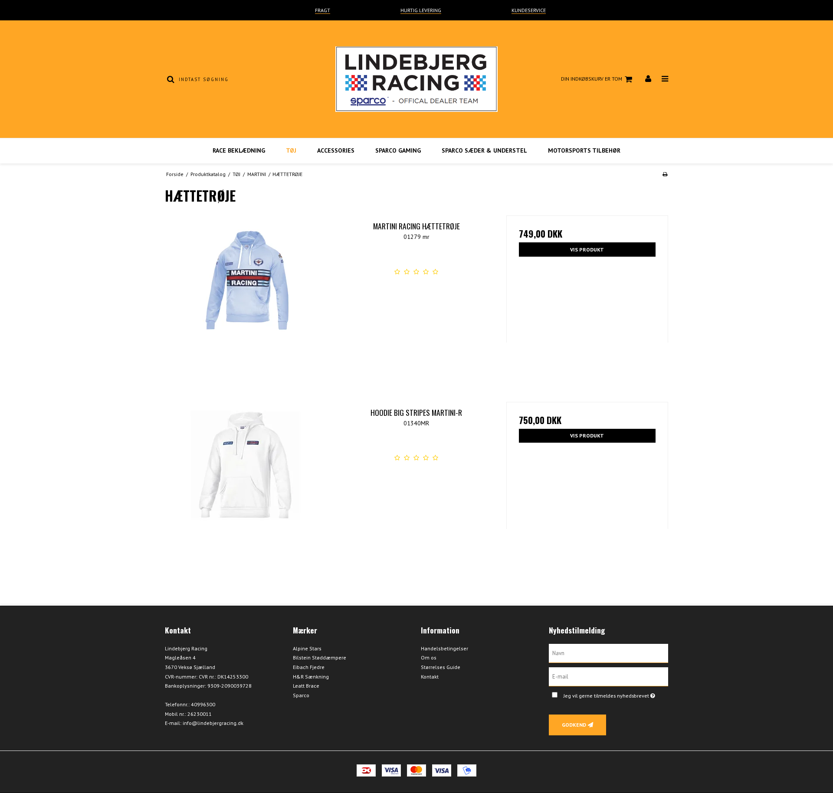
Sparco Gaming (398, 150)
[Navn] (608, 652)
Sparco (301, 695)
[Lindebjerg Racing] (416, 79)
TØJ (291, 150)
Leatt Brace (306, 685)
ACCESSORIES (335, 150)
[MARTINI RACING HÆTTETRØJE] (246, 296)
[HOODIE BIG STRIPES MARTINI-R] (246, 483)
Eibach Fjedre (309, 667)
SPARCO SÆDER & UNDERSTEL (484, 150)
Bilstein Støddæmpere (319, 657)
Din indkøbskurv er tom (591, 78)
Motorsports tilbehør (584, 150)
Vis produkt (587, 249)
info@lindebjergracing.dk (213, 723)
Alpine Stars (307, 648)
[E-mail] (608, 676)
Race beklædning (239, 150)
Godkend (574, 724)
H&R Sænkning (311, 676)
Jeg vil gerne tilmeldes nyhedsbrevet (616, 694)
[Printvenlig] (665, 174)
